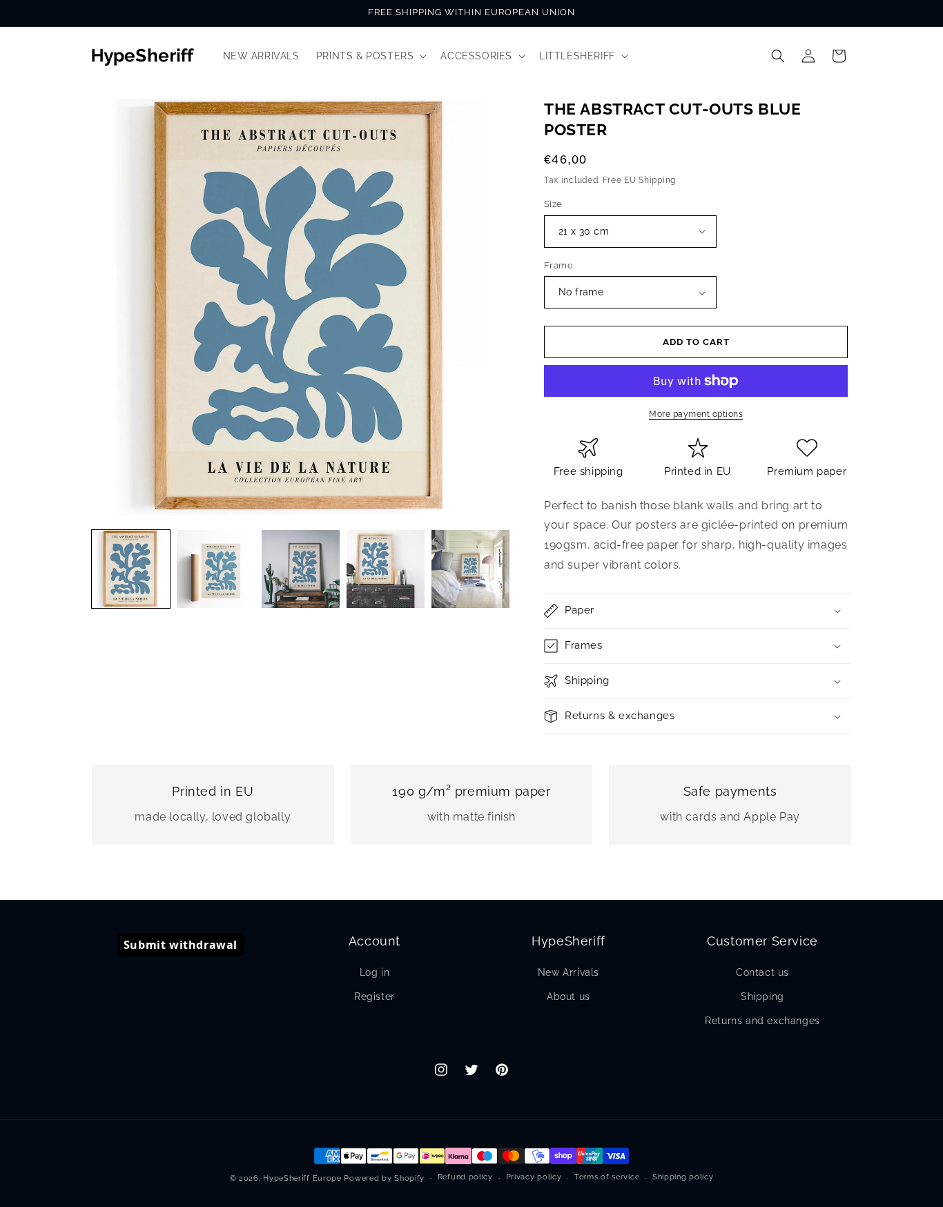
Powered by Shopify (384, 1178)
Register (374, 996)
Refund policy (465, 1176)
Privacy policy (534, 1176)
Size (553, 204)
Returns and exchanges (762, 1020)
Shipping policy (683, 1176)
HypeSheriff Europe (302, 1178)
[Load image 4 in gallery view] (386, 569)
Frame (558, 265)
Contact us (762, 972)
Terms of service (606, 1176)
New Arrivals (568, 972)
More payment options (696, 414)
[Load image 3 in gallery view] (301, 569)
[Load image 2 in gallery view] (216, 569)
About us (568, 996)
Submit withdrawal (180, 944)
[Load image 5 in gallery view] (470, 569)
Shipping (762, 996)
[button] (370, 55)
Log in (375, 972)
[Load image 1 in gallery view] (131, 569)
